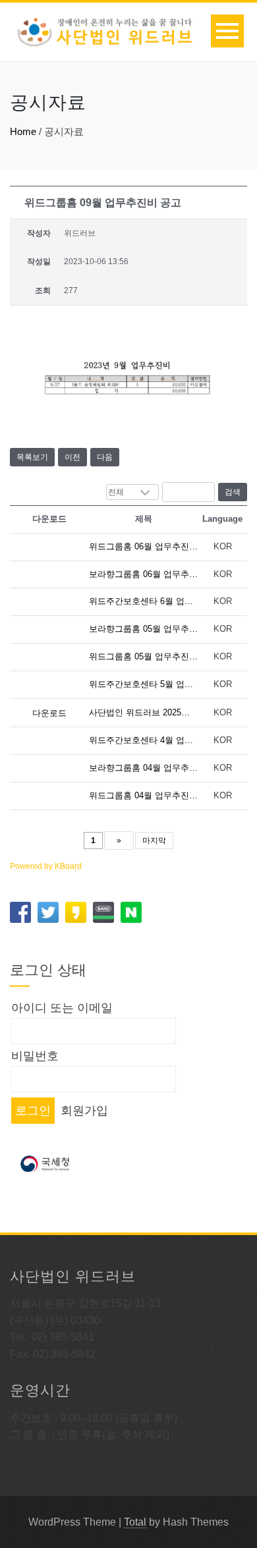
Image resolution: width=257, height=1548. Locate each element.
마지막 (154, 840)
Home (23, 131)
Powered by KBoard (46, 866)
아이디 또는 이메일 (62, 1007)
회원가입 (84, 1110)
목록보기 (32, 457)
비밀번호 (35, 1056)
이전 (72, 457)
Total (135, 1522)
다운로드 (49, 713)
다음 (105, 457)
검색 (233, 492)
